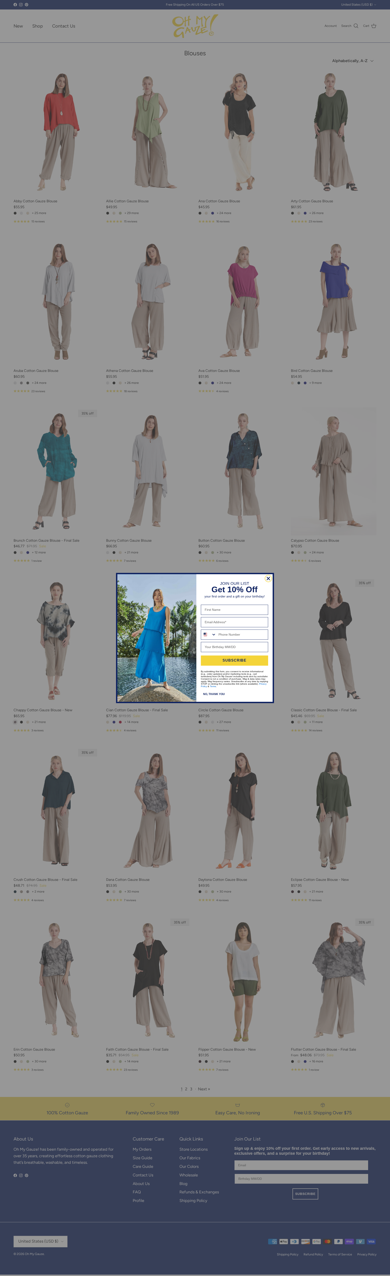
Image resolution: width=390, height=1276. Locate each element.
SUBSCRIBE (234, 660)
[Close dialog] (268, 578)
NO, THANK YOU (214, 694)
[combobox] (208, 634)
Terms (213, 686)
